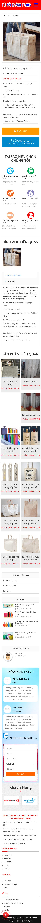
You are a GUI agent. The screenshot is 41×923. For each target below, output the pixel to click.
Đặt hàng (22, 131)
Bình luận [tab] (11, 281)
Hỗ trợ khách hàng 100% (30, 222)
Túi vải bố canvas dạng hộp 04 (30, 522)
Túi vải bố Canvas (13, 15)
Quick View (10, 367)
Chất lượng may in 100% (10, 177)
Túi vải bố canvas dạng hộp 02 (30, 558)
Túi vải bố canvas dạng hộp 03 (10, 558)
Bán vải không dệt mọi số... (10, 450)
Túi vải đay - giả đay (10, 383)
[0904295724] (7, 916)
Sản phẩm (8, 862)
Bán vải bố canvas (30, 414)
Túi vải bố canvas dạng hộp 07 (30, 486)
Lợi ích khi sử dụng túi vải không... (24, 605)
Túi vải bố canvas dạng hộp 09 (30, 450)
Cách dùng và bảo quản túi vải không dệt (26, 622)
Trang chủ (8, 855)
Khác (6, 888)
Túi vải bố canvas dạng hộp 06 (10, 522)
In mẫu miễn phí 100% (29, 177)
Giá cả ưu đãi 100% (30, 198)
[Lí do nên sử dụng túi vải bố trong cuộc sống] (8, 635)
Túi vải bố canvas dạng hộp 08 (10, 486)
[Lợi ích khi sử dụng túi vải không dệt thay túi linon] (8, 605)
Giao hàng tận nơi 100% (10, 222)
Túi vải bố (7, 881)
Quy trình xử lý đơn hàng (13, 903)
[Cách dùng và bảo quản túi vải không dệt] (8, 624)
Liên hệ (6, 869)
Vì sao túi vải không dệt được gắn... (26, 613)
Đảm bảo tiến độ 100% (9, 199)
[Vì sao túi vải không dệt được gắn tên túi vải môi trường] (8, 614)
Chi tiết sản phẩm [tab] (14, 275)
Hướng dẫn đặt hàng (12, 900)
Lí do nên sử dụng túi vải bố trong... (25, 633)
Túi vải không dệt (9, 586)
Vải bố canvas (31, 381)
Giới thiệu (7, 858)
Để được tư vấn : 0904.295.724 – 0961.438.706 (20, 142)
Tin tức (6, 865)
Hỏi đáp (7, 906)
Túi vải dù (7, 591)
